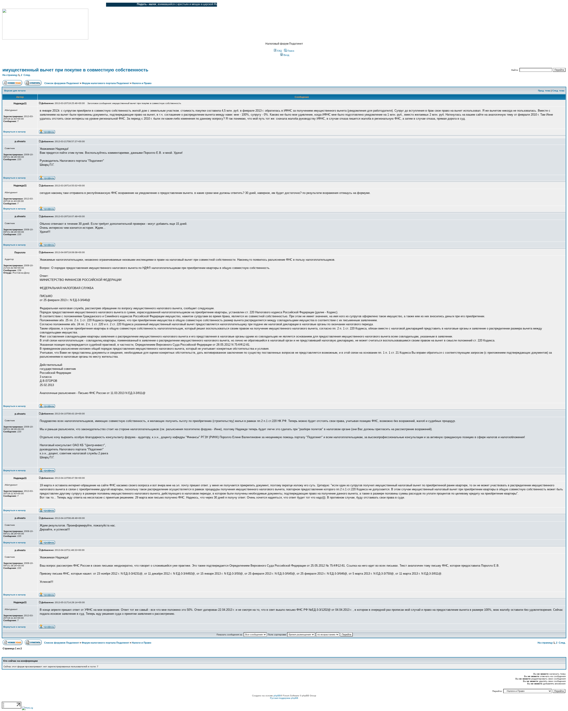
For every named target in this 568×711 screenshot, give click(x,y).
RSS (99, 4)
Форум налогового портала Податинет (105, 83)
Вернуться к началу (14, 131)
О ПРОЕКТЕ (30, 4)
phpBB (277, 695)
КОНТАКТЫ (84, 4)
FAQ (279, 50)
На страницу (10, 75)
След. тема (558, 90)
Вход (286, 55)
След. (27, 75)
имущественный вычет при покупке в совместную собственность (75, 69)
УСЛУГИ (47, 4)
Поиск (290, 50)
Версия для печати (15, 90)
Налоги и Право (142, 83)
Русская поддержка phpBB (284, 698)
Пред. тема (544, 90)
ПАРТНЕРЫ (65, 4)
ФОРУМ (12, 4)
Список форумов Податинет (61, 83)
